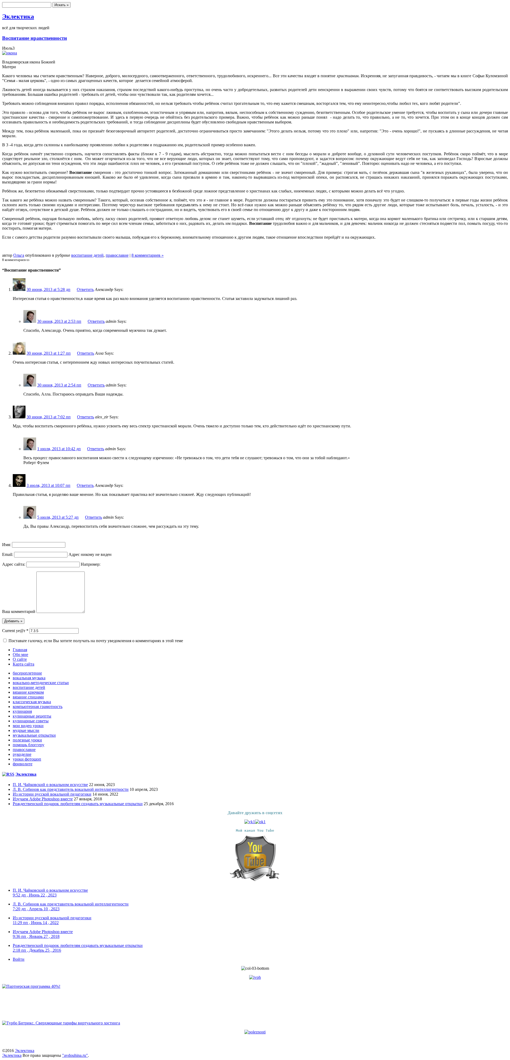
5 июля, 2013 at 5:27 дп (58, 517)
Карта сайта (23, 664)
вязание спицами (28, 697)
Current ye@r (15, 630)
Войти (18, 959)
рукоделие (22, 754)
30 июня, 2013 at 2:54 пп (59, 385)
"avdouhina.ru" (75, 1055)
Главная (20, 649)
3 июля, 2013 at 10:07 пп (48, 485)
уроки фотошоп (27, 759)
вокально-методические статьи (41, 682)
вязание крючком (28, 692)
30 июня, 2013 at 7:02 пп (49, 417)
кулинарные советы (31, 721)
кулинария (22, 711)
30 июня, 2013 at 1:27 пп (49, 353)
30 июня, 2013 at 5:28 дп (48, 289)
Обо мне (20, 654)
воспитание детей (87, 255)
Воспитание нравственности (34, 38)
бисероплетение (27, 673)
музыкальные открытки (34, 735)
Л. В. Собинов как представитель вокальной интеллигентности (71, 789)
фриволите (22, 764)
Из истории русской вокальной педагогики (52, 794)
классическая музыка (32, 701)
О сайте (20, 659)
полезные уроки (27, 740)
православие (117, 255)
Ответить (85, 289)
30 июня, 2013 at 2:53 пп (59, 321)
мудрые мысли (26, 730)
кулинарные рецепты (32, 716)
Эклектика (18, 16)
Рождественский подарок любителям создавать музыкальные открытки (78, 803)
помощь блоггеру (28, 745)
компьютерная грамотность (37, 706)
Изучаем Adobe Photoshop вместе (43, 799)
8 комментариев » (147, 255)
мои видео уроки (28, 725)
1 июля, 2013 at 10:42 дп (59, 449)
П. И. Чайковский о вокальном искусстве (50, 784)
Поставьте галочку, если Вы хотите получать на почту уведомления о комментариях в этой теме (95, 640)
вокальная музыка (29, 678)
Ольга (18, 255)
